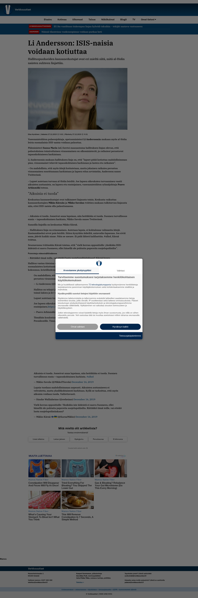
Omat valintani (78, 326)
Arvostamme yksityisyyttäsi (77, 270)
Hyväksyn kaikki (120, 326)
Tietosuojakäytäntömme (130, 336)
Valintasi (121, 270)
